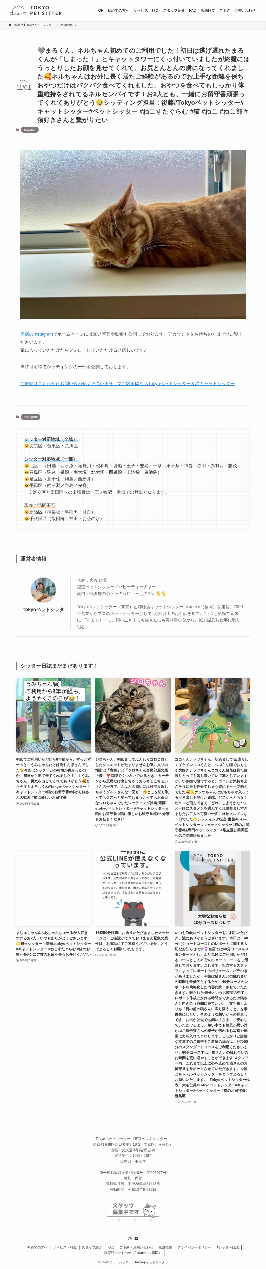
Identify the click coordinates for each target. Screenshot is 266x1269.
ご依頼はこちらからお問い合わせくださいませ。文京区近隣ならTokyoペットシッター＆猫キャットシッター (127, 383)
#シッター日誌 (228, 1247)
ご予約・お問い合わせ (136, 1247)
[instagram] (130, 1238)
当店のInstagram (36, 334)
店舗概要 (165, 1247)
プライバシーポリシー (194, 1247)
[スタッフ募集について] (133, 1220)
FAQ (111, 1247)
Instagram (29, 129)
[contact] (136, 1238)
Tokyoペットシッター (43, 612)
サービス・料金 (65, 1247)
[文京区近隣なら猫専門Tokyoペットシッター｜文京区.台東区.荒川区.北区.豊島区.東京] (35, 10)
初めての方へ (37, 1247)
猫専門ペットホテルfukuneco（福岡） (133, 1253)
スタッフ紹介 (92, 1247)
